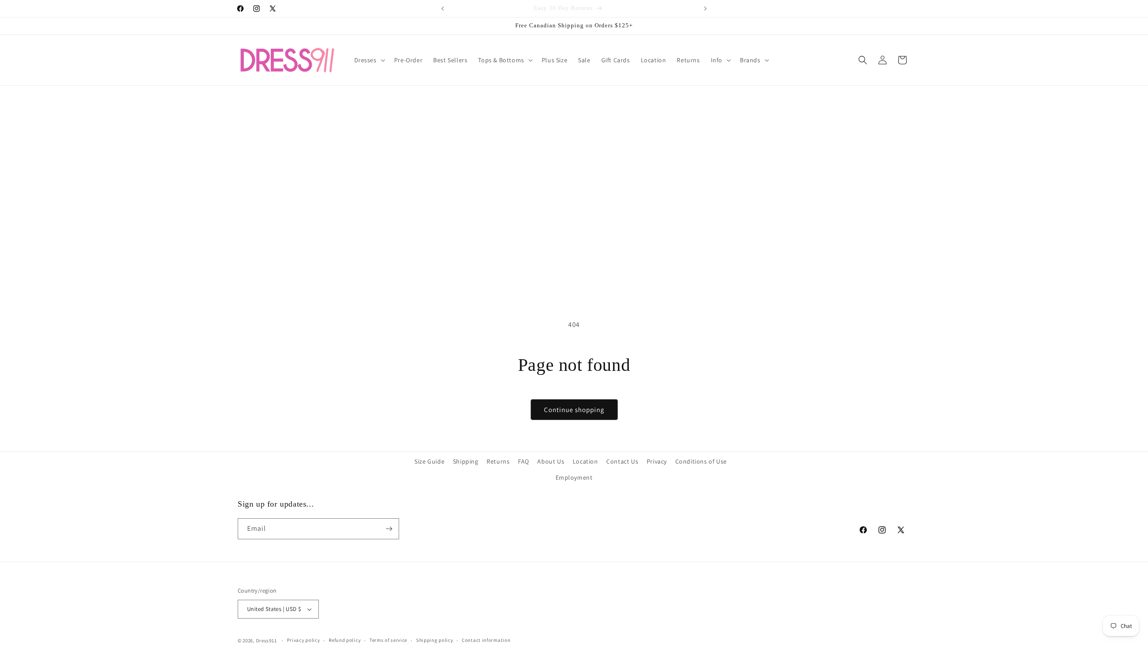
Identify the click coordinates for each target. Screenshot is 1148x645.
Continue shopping (574, 409)
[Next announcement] (705, 8)
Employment (574, 477)
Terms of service (388, 640)
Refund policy (345, 640)
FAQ (523, 461)
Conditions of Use (701, 461)
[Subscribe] (389, 528)
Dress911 (266, 640)
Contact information (486, 640)
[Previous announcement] (442, 8)
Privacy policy (303, 640)
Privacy (657, 461)
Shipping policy (434, 640)
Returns (498, 461)
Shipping (465, 461)
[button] (369, 60)
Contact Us (622, 461)
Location (585, 461)
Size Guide (429, 461)
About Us (550, 461)
